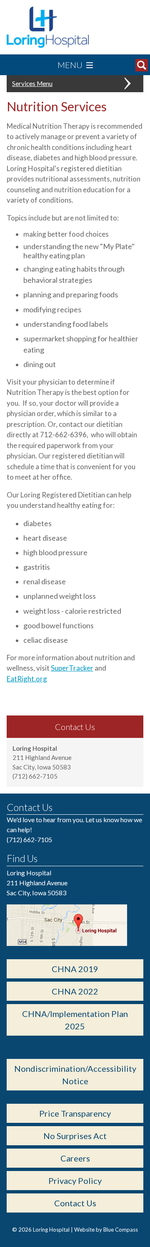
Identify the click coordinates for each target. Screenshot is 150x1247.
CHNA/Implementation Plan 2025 (75, 1020)
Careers (75, 1158)
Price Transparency (75, 1113)
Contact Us (75, 1203)
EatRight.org (27, 678)
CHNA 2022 (75, 991)
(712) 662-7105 (29, 839)
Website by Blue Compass (106, 1229)
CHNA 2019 (75, 969)
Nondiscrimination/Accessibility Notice (75, 1074)
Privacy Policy (75, 1181)
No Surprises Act (75, 1136)
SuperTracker (72, 668)
